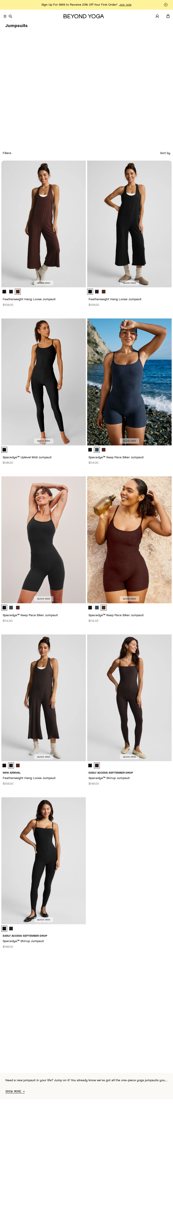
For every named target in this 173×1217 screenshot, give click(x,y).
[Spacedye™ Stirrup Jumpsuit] (129, 697)
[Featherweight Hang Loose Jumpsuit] (43, 224)
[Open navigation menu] (5, 16)
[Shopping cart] (168, 16)
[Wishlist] (162, 16)
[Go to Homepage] (84, 16)
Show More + (15, 1091)
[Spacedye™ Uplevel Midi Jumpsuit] (43, 381)
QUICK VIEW (43, 283)
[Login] (157, 16)
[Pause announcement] (165, 4)
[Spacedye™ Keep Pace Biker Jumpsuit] (129, 381)
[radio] (4, 292)
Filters (7, 153)
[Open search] (10, 16)
